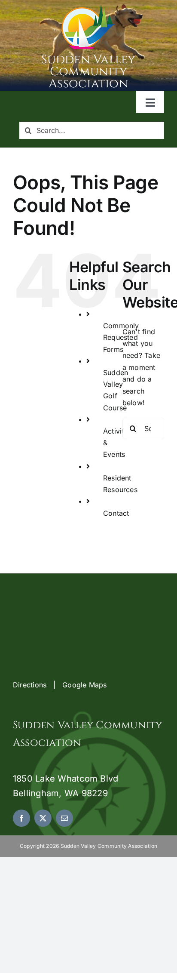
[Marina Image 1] (88, 7)
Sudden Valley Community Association (88, 72)
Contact (116, 513)
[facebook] (21, 818)
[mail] (64, 818)
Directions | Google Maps (60, 684)
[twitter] (43, 818)
